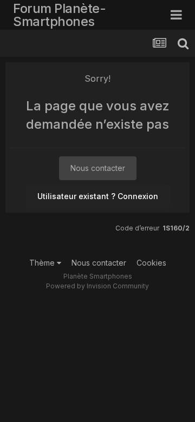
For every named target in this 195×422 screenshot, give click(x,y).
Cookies (151, 262)
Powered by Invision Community (97, 286)
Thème (43, 262)
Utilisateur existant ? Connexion (97, 196)
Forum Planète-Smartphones (59, 15)
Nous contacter (97, 168)
